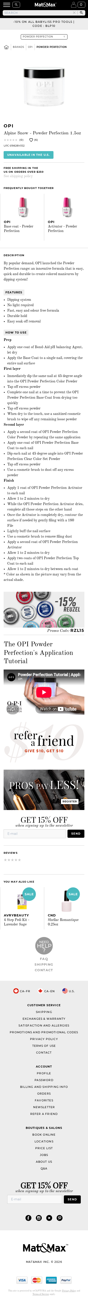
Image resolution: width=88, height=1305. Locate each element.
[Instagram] (38, 1218)
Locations (44, 1141)
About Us (44, 1161)
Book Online (44, 1134)
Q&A (44, 1168)
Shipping (44, 964)
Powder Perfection (52, 47)
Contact (44, 970)
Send (76, 833)
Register (70, 801)
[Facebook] (28, 1218)
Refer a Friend (44, 1114)
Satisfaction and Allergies (44, 1025)
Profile (44, 1073)
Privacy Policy (44, 1039)
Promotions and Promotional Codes (44, 1032)
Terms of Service (40, 1294)
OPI (30, 47)
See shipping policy (18, 176)
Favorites (44, 1100)
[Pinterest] (59, 1218)
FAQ (44, 959)
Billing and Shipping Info (44, 1087)
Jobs (44, 1155)
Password (44, 1080)
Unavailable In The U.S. (28, 155)
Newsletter (44, 1107)
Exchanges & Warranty (44, 1018)
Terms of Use (44, 1045)
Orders (44, 1093)
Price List (44, 1148)
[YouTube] (49, 1218)
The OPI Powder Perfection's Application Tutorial (38, 653)
